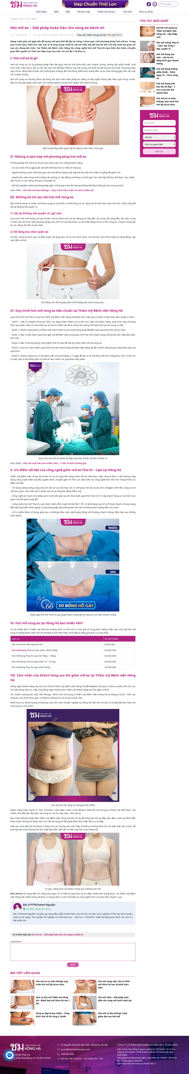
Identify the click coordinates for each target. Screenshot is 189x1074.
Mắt (56, 11)
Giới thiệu (41, 11)
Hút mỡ (127, 11)
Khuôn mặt (84, 11)
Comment (16, 941)
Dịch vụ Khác (146, 11)
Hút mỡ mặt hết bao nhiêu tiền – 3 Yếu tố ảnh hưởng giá (54, 463)
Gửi (73, 964)
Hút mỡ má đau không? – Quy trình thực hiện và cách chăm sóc (58, 190)
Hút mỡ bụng (19, 650)
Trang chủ (16, 18)
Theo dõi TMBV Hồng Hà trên (92, 34)
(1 (29, 64)
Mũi (68, 11)
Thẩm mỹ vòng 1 (106, 11)
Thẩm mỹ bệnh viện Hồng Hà (57, 35)
